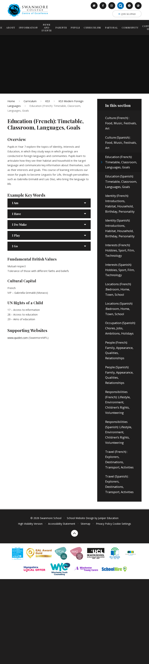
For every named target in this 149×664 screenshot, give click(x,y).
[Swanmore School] (28, 10)
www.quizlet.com (17, 337)
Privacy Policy (104, 523)
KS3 (47, 101)
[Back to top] (74, 533)
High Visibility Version (30, 523)
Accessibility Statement (61, 523)
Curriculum (30, 101)
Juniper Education (108, 518)
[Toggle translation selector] (138, 5)
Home (11, 101)
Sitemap (85, 523)
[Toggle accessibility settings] (129, 5)
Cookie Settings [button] (122, 523)
